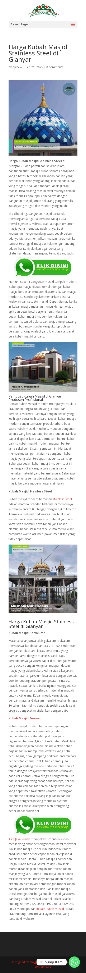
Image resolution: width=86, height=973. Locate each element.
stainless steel (62, 499)
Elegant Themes (42, 962)
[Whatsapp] (74, 962)
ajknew (17, 67)
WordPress (43, 967)
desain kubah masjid (50, 909)
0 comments (54, 67)
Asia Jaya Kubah (19, 839)
